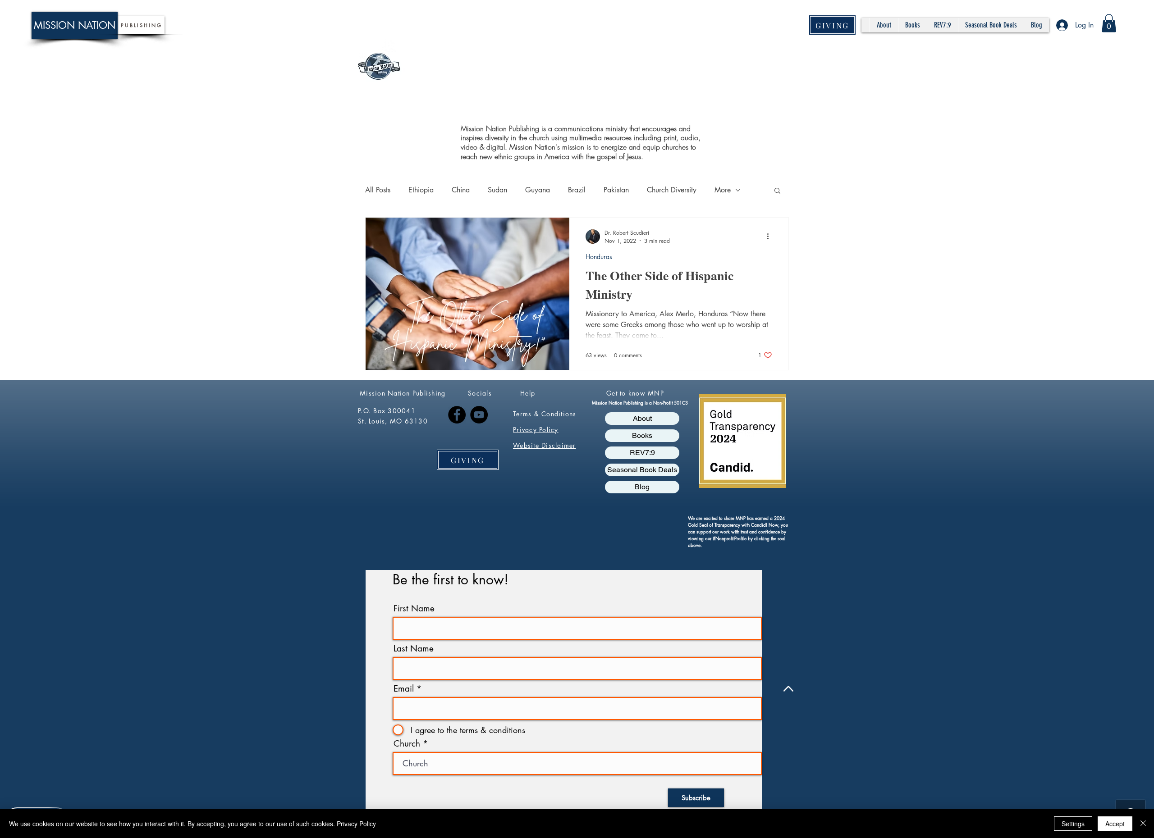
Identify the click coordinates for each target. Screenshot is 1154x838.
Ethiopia (421, 190)
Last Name (414, 648)
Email (404, 688)
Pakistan (616, 190)
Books (642, 435)
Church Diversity (671, 190)
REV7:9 (642, 452)
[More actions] (770, 236)
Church (407, 743)
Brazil (577, 190)
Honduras (599, 256)
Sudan (497, 190)
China (461, 190)
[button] (1109, 23)
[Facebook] (457, 415)
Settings (1073, 823)
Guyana (537, 190)
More (722, 190)
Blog (642, 487)
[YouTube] (479, 415)
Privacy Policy (356, 823)
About (642, 418)
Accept (1115, 823)
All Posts (377, 190)
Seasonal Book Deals (642, 469)
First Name (414, 608)
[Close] (1143, 823)
